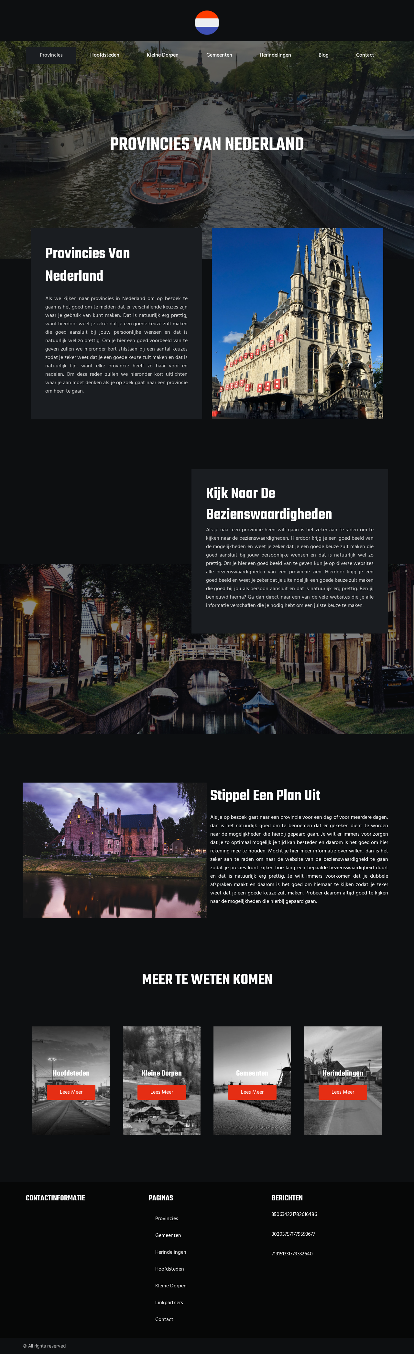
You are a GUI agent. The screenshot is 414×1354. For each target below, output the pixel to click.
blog (324, 55)
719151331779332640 (292, 1254)
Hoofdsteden (104, 55)
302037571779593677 (293, 1234)
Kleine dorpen (163, 55)
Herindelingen (275, 55)
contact (365, 55)
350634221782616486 (294, 1214)
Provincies (51, 55)
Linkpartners (169, 1303)
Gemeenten (219, 55)
